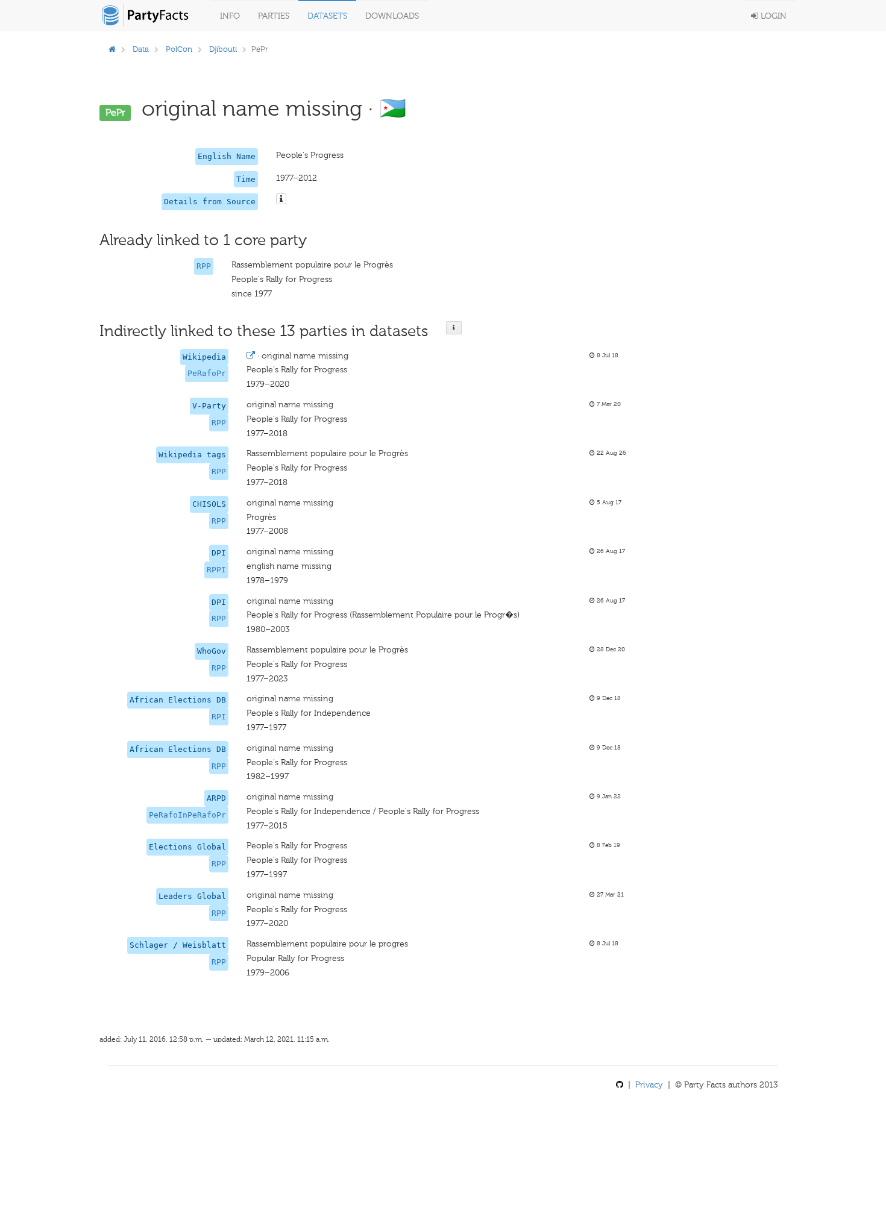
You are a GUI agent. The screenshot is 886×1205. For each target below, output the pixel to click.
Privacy (649, 1085)
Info (230, 16)
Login (772, 16)
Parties (273, 16)
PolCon (179, 49)
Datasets (327, 16)
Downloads (392, 16)
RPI (219, 716)
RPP (203, 266)
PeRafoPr (206, 373)
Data (141, 49)
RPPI (216, 569)
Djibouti (223, 49)
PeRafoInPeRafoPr (187, 814)
